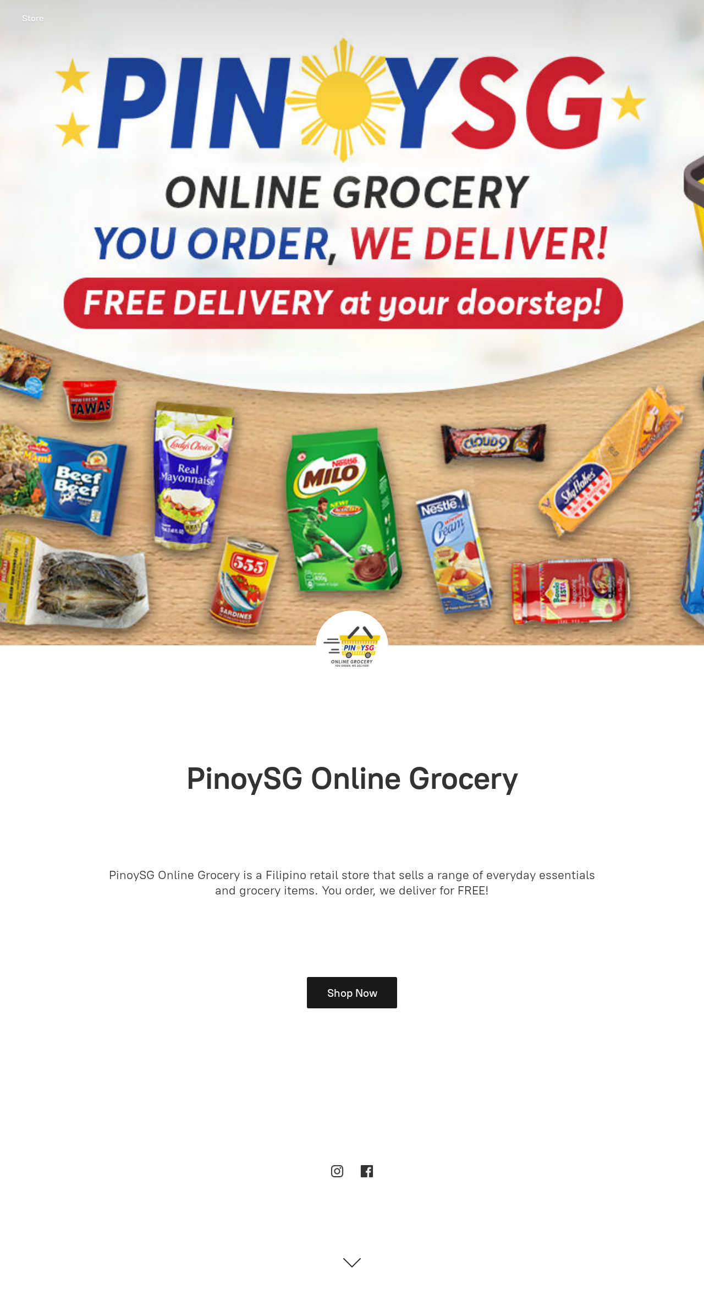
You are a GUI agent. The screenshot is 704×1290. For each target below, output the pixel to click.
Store (33, 18)
